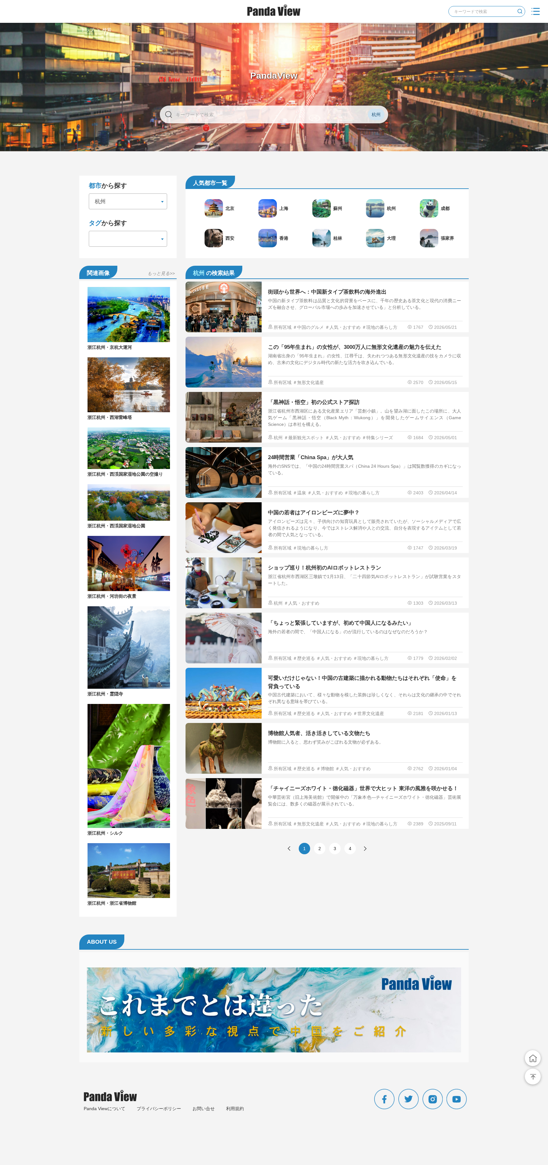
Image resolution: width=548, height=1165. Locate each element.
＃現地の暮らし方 (379, 327)
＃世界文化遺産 (368, 713)
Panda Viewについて (104, 1108)
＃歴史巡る (304, 658)
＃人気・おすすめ (343, 327)
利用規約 (235, 1108)
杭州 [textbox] (99, 202)
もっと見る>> (161, 273)
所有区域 (282, 327)
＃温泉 (299, 492)
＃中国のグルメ (308, 327)
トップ (87, 29)
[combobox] (128, 201)
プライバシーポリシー (159, 1108)
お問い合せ (203, 1108)
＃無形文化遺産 (308, 382)
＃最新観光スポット (304, 437)
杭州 (278, 437)
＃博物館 (325, 768)
